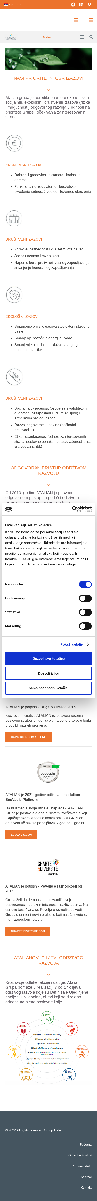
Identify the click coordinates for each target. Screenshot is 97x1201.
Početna (86, 1144)
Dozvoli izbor (48, 673)
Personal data (82, 1166)
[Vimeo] (89, 4)
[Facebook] (73, 4)
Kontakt (86, 1187)
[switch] (85, 598)
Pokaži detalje (71, 644)
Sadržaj (86, 1177)
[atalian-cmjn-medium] (11, 37)
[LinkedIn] (81, 4)
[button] (13, 4)
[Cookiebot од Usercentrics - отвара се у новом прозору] (72, 509)
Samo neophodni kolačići (48, 688)
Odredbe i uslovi (80, 1155)
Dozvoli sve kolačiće (48, 658)
